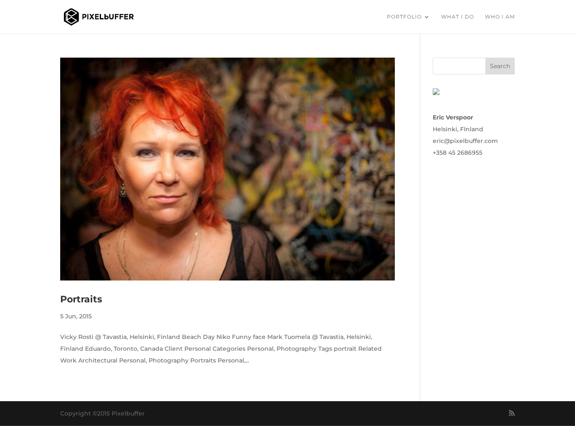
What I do (457, 17)
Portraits (81, 299)
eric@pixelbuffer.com (465, 141)
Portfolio (404, 17)
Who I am (500, 17)
